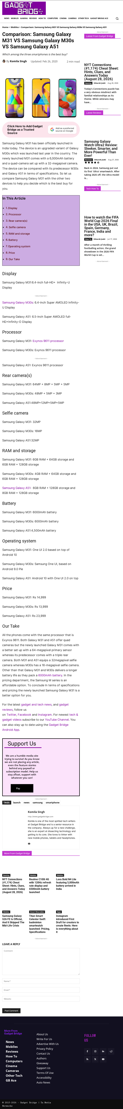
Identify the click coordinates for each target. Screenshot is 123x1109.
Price (12, 252)
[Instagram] (95, 1051)
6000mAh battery (50, 675)
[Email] (69, 70)
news (26, 802)
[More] (76, 70)
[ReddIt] (61, 70)
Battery (13, 239)
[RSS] (87, 1059)
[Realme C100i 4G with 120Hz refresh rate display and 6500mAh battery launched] (41, 868)
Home (5, 27)
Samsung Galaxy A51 (16, 488)
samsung (38, 802)
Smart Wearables (37, 912)
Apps (59, 912)
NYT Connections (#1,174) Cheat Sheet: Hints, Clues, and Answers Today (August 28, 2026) (13, 886)
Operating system (19, 246)
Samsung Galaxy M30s (17, 302)
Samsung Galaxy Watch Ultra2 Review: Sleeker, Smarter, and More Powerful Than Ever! (101, 148)
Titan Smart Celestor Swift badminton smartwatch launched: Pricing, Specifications (39, 924)
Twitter (11, 714)
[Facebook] (24, 70)
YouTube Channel (57, 719)
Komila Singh (18, 61)
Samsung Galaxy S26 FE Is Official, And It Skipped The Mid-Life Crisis (13, 920)
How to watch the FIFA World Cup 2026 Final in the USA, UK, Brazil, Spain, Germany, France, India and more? (101, 226)
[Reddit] (111, 1051)
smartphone (52, 802)
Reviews (88, 160)
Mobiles (15, 27)
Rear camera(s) (18, 220)
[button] (117, 18)
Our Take (14, 259)
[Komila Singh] (4, 61)
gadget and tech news (36, 704)
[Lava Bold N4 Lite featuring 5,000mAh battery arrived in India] (68, 868)
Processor (15, 214)
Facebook (25, 714)
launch (16, 802)
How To (88, 239)
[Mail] (29, 843)
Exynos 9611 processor (48, 341)
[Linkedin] (54, 70)
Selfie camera (17, 227)
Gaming (6, 875)
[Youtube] (103, 1059)
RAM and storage (19, 233)
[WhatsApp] (47, 70)
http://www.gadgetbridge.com (40, 816)
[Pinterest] (39, 70)
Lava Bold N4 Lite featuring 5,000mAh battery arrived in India (67, 884)
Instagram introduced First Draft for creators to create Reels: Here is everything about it (67, 924)
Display (12, 208)
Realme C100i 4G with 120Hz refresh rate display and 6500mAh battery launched (40, 886)
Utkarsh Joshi (99, 83)
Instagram (45, 714)
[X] (32, 70)
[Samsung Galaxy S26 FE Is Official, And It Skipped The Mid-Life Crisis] (14, 905)
